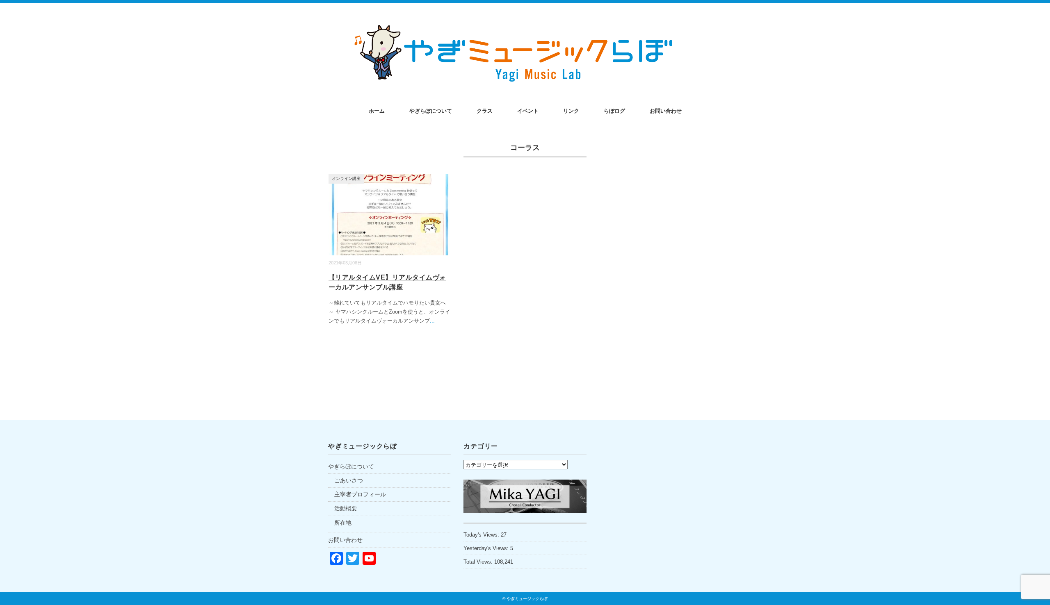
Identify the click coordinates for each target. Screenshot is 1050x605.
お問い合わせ (666, 111)
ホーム (377, 111)
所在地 (343, 522)
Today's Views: (482, 535)
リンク (571, 111)
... (432, 321)
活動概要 (345, 508)
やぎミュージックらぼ (527, 598)
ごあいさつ (348, 480)
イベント (528, 111)
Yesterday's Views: (486, 548)
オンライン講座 (346, 178)
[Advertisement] (660, 513)
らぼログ (614, 111)
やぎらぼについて (430, 111)
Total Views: (478, 562)
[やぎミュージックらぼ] (525, 25)
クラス (485, 111)
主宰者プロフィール (360, 494)
